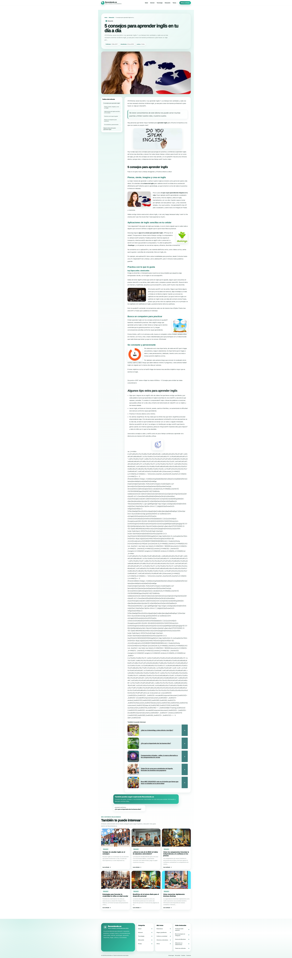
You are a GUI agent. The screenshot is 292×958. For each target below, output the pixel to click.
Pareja (140, 943)
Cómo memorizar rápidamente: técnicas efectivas (174, 895)
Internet (152, 2)
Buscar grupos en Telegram (180, 934)
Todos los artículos (180, 948)
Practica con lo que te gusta (111, 116)
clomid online (144, 270)
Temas (174, 2)
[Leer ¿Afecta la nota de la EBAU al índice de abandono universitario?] (146, 838)
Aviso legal (171, 955)
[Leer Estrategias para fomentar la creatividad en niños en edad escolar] (115, 880)
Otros (158, 943)
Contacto (188, 955)
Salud (146, 2)
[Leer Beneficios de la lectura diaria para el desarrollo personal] (146, 880)
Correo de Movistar (180, 939)
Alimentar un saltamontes (178, 943)
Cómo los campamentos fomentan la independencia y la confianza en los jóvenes (176, 853)
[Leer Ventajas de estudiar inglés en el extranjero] (115, 838)
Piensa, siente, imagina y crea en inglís (111, 107)
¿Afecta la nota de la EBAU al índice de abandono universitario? (145, 853)
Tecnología (160, 2)
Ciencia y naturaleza (162, 940)
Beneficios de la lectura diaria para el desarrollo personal (146, 895)
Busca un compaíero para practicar (110, 120)
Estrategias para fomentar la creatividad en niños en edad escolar (115, 895)
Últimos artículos (185, 2)
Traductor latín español (179, 929)
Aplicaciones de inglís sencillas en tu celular (112, 112)
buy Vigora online (133, 270)
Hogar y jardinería (162, 932)
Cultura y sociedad (162, 936)
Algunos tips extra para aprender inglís (109, 128)
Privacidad (177, 955)
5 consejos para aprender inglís (111, 103)
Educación (167, 2)
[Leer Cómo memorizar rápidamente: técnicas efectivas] (176, 880)
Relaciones (160, 928)
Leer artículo (106, 867)
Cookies (183, 955)
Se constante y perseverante (111, 124)
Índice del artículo (109, 99)
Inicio (106, 17)
